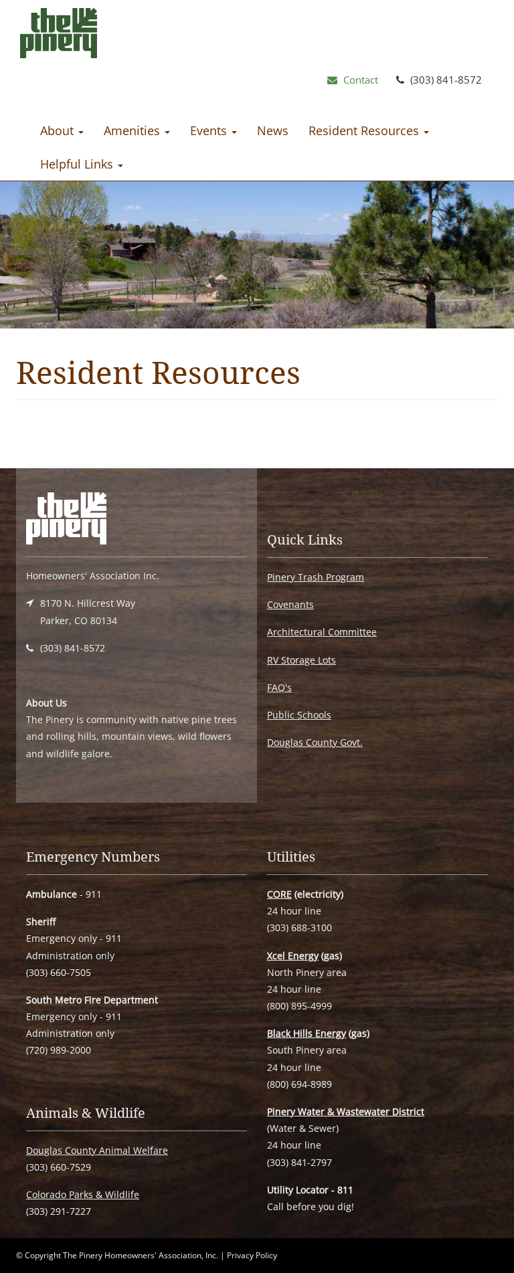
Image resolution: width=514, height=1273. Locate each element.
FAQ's (279, 687)
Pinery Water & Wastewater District (345, 1111)
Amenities (133, 130)
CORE (279, 894)
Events (210, 130)
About (58, 130)
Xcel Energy (293, 955)
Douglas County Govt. (315, 742)
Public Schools (299, 714)
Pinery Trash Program (315, 577)
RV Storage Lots (301, 660)
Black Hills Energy (306, 1033)
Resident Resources (365, 130)
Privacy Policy (252, 1255)
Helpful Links (78, 164)
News (272, 130)
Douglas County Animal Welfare (97, 1150)
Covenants (290, 604)
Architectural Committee (322, 631)
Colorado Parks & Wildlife (82, 1194)
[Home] (58, 36)
